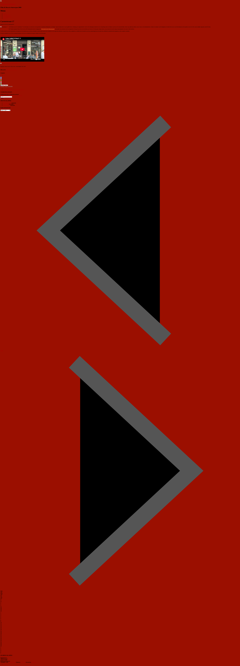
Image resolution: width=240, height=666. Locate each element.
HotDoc (4, 75)
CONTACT (5, 18)
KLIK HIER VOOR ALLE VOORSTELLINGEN (11, 95)
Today (1, 350)
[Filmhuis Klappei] (4, 1)
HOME (4, 13)
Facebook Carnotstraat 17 (5, 35)
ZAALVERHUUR (7, 16)
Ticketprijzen (6, 104)
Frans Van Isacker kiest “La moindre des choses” (14, 89)
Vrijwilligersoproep (7, 103)
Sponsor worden (6, 105)
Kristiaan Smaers (4, 86)
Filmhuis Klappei (7, 4)
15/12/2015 (10, 86)
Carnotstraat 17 (7, 88)
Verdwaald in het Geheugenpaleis (47, 29)
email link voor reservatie (11, 69)
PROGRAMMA (6, 14)
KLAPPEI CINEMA (7, 17)
